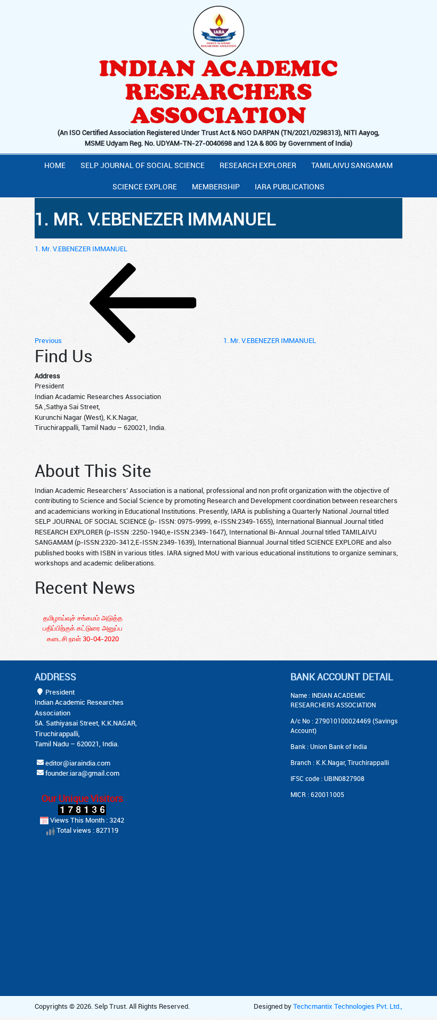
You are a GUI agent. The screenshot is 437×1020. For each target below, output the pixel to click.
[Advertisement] (229, 737)
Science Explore (144, 186)
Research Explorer (258, 165)
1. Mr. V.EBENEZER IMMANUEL (81, 248)
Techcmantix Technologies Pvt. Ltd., (347, 1006)
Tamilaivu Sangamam (352, 165)
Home (55, 165)
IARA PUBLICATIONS (290, 186)
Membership (216, 186)
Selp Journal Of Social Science (142, 165)
